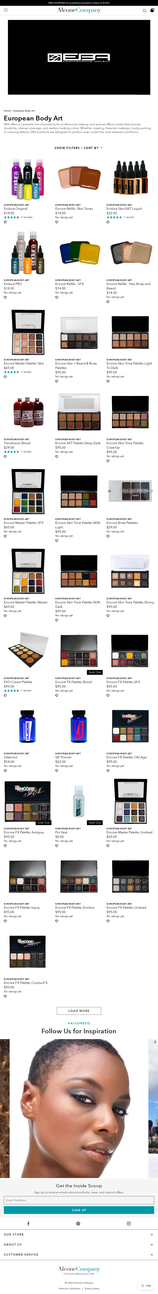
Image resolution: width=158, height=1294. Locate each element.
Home (7, 110)
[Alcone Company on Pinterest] (78, 1224)
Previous (3, 1042)
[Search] (145, 11)
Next (155, 1042)
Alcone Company (83, 1282)
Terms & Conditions (69, 1288)
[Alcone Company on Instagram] (128, 1224)
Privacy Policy (92, 1288)
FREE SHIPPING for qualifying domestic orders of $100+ (79, 2)
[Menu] (6, 10)
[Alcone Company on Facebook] (28, 1224)
